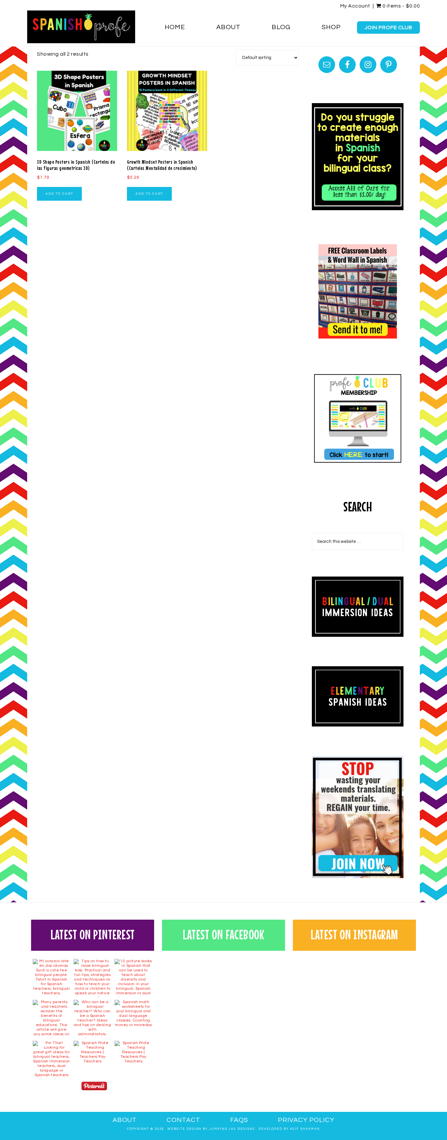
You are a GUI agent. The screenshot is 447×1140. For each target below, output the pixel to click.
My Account (355, 6)
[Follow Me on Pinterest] (94, 1087)
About (125, 1120)
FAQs (239, 1120)
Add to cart (59, 193)
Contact (183, 1120)
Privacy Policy (306, 1120)
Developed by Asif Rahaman (289, 1129)
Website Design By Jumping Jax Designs (211, 1129)
